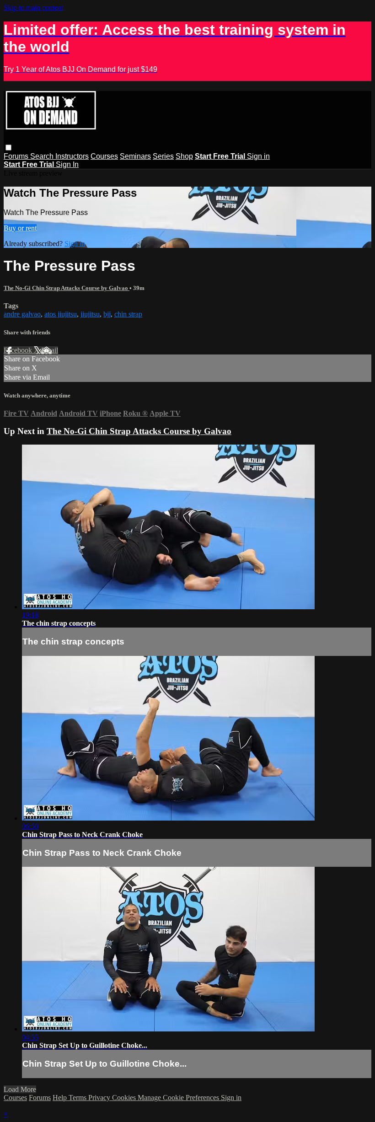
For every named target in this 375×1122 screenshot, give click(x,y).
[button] (8, 147)
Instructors (72, 156)
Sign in (258, 156)
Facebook (19, 350)
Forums (17, 156)
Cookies (125, 1097)
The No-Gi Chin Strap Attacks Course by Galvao (66, 288)
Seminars (135, 156)
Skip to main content (33, 7)
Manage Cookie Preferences (179, 1097)
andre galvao (22, 314)
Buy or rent (20, 228)
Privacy (100, 1097)
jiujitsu (90, 314)
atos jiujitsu (60, 314)
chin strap (128, 314)
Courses (104, 156)
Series (163, 156)
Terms (78, 1097)
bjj (107, 314)
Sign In (67, 164)
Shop (184, 156)
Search (42, 156)
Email (49, 350)
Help (61, 1097)
